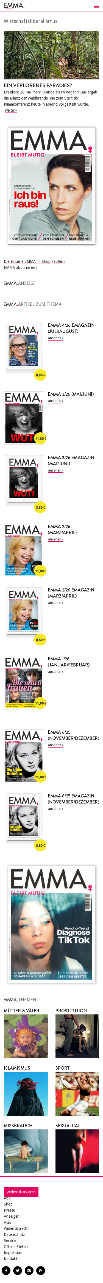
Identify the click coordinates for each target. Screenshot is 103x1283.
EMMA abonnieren (19, 267)
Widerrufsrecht (16, 1228)
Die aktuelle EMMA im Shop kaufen (33, 261)
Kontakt (10, 1259)
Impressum (13, 1252)
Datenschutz (14, 1234)
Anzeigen (12, 1216)
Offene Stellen (16, 1246)
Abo (7, 1198)
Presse (9, 1210)
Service (10, 1240)
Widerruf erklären (21, 1192)
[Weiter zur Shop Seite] (51, 185)
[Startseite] (51, 6)
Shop (8, 1204)
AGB (8, 1222)
